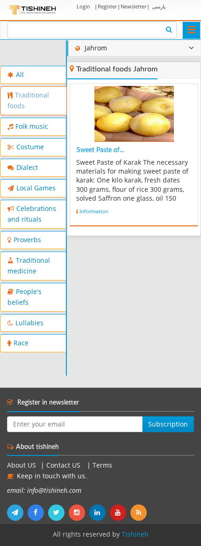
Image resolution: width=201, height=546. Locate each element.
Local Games (36, 188)
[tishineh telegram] (17, 512)
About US (21, 465)
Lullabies (29, 323)
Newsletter (133, 6)
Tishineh (135, 534)
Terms (102, 465)
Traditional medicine (28, 265)
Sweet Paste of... (100, 150)
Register (107, 6)
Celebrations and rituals (31, 214)
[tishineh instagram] (79, 512)
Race (21, 343)
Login (83, 6)
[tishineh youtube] (120, 512)
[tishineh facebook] (38, 512)
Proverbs (27, 240)
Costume (30, 147)
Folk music (31, 126)
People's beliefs (24, 297)
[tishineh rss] (139, 512)
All (20, 74)
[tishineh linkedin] (99, 512)
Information (93, 211)
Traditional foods (28, 100)
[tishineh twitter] (58, 512)
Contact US (64, 465)
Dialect (27, 167)
